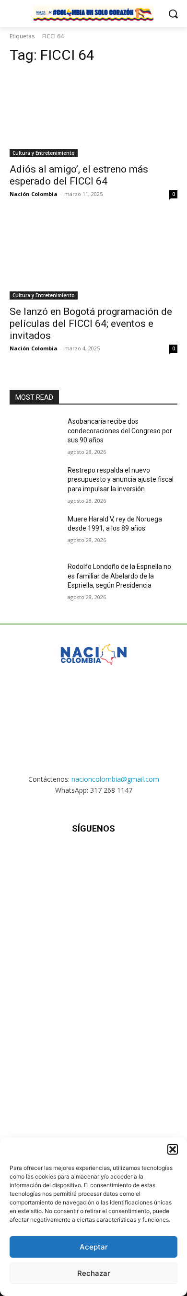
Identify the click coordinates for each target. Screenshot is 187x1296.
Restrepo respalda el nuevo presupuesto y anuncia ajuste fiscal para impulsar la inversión (121, 479)
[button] (172, 1149)
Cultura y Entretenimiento (43, 153)
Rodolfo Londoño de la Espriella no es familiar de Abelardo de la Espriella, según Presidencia (119, 576)
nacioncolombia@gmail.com (115, 779)
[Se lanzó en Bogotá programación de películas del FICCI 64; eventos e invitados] (93, 258)
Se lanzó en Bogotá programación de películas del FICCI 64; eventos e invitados (91, 323)
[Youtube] (140, 857)
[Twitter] (117, 857)
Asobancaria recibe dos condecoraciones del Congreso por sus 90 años (120, 430)
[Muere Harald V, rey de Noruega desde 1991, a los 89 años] (35, 532)
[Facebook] (46, 857)
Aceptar (94, 1246)
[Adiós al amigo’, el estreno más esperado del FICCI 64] (93, 115)
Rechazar (93, 1273)
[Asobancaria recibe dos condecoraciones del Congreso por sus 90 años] (35, 434)
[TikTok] (93, 857)
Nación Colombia (34, 193)
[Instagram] (69, 857)
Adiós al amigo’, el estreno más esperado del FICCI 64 (79, 175)
